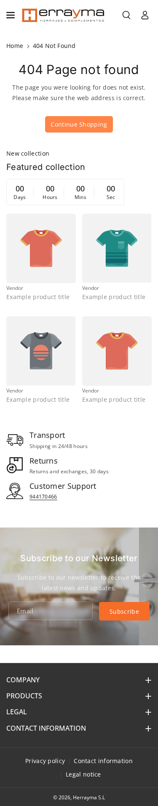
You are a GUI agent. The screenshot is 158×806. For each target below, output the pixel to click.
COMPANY (23, 679)
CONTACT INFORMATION (46, 728)
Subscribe (124, 611)
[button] (11, 15)
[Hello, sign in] (145, 15)
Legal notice (83, 774)
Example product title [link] (38, 297)
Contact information (103, 761)
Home (14, 46)
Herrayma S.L (89, 797)
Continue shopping (79, 124)
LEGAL (16, 711)
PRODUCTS (24, 695)
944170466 (43, 496)
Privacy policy (45, 761)
